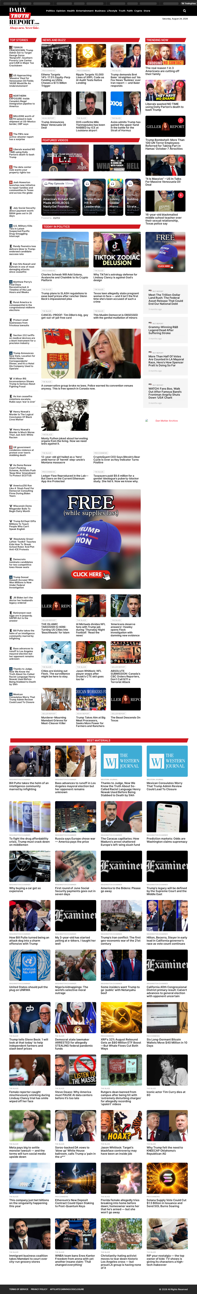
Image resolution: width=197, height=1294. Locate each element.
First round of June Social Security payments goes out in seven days (75, 891)
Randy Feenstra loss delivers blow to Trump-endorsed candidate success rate (22, 250)
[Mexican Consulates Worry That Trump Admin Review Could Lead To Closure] (167, 761)
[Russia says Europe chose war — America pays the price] (75, 816)
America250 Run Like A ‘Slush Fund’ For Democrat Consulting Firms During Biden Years (21, 490)
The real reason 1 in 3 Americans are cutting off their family (162, 71)
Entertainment (85, 10)
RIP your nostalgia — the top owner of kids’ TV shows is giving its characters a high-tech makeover (165, 1260)
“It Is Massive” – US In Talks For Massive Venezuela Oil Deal (163, 181)
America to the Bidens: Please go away (121, 889)
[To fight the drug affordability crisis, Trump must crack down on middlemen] (29, 816)
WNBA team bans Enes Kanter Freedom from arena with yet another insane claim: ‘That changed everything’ (75, 1260)
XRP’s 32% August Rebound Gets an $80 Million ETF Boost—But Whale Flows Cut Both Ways (121, 1044)
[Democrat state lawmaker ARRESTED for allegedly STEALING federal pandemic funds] (75, 1017)
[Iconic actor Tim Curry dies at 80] (167, 1070)
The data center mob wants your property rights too (20, 170)
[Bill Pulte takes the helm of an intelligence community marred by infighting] (29, 761)
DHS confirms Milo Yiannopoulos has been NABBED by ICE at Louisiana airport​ (90, 126)
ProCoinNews (48, 71)
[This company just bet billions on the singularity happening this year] (29, 1178)
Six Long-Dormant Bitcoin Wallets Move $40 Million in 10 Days (167, 1042)
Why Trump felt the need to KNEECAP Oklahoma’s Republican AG (165, 1150)
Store (147, 10)
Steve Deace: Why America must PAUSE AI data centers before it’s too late (73, 1095)
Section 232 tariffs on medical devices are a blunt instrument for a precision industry (22, 339)
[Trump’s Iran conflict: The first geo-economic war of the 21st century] (121, 915)
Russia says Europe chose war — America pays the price (75, 840)
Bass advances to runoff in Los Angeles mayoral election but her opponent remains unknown (21, 653)
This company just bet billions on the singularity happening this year (29, 1203)
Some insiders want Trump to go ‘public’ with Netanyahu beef (120, 990)
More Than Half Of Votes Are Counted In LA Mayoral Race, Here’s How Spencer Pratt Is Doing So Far (166, 361)
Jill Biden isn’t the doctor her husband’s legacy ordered (21, 600)
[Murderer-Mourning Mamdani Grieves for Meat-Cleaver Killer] (56, 699)
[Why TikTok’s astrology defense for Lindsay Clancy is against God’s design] (117, 249)
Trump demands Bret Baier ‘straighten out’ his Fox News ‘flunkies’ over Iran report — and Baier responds (126, 80)
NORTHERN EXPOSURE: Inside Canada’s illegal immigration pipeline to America (22, 101)
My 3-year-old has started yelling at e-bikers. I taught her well (75, 940)
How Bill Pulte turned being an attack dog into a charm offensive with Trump (29, 940)
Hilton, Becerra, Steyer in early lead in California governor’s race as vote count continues (167, 940)
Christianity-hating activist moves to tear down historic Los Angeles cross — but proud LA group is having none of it (121, 1261)
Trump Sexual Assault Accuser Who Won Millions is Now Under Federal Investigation (21, 582)
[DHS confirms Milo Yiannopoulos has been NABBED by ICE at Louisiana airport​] (91, 103)
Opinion (61, 10)
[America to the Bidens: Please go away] (121, 866)
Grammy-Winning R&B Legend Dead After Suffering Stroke (163, 330)
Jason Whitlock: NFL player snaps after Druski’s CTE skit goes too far (90, 675)
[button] (185, 11)
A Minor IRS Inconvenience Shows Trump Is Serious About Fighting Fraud (22, 382)
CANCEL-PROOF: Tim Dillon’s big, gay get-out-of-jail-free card (64, 316)
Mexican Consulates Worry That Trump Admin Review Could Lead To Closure (22, 698)
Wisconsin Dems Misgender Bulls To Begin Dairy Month (20, 508)
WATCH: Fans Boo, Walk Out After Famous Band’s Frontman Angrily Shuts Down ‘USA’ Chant (165, 393)
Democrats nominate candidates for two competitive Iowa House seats (21, 563)
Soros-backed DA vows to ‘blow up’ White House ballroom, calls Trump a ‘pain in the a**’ (75, 1152)
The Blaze (116, 71)
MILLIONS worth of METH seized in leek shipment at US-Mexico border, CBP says (22, 120)
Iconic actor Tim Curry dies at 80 (166, 1093)
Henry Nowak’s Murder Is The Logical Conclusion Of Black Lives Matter (21, 415)
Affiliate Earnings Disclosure (67, 1289)
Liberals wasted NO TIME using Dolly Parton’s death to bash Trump (22, 153)
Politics (50, 10)
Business (100, 10)
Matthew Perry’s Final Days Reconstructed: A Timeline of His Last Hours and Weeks (20, 287)
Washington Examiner (19, 779)
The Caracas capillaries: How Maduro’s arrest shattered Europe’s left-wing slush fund (120, 841)
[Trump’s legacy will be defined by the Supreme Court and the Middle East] (167, 866)
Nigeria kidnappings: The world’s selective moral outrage (71, 990)
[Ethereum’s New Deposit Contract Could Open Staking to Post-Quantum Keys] (75, 1178)
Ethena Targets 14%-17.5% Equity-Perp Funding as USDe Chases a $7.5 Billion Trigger (55, 80)
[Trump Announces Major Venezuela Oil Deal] (56, 103)
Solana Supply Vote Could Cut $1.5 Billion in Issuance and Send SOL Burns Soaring (166, 1203)
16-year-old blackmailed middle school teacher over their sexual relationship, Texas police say (163, 219)
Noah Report (48, 118)
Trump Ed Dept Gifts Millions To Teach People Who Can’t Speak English (22, 525)
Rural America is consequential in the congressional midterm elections (22, 306)
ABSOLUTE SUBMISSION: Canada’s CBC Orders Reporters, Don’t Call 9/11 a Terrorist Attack (125, 676)
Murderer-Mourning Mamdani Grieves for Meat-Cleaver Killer (54, 720)
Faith (130, 10)
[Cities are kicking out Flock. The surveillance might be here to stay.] (56, 652)
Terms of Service (18, 1289)
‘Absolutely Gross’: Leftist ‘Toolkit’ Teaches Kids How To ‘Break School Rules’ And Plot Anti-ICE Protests (22, 544)
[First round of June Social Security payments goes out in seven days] (75, 866)
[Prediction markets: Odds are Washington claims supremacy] (167, 816)
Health (71, 10)
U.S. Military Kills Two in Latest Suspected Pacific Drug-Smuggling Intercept (20, 231)
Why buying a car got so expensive (25, 889)
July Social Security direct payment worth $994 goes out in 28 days (22, 211)
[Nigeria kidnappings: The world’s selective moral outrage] (75, 965)
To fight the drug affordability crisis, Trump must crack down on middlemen (29, 841)
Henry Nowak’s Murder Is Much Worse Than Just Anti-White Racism (21, 433)
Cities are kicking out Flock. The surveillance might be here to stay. (55, 673)
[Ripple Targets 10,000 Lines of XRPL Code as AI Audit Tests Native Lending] (91, 55)
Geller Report (49, 620)
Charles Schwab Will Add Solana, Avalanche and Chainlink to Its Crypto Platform (64, 277)
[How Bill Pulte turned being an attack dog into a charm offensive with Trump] (29, 915)
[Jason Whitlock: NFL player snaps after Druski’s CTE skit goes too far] (91, 652)
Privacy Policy (39, 1289)
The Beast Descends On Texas (125, 719)
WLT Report (158, 291)
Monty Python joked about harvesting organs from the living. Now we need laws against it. (64, 441)
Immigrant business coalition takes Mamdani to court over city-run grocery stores (28, 1258)
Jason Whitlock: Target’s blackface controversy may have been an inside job (119, 1150)
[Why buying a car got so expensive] (29, 866)
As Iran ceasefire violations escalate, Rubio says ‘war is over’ (22, 399)
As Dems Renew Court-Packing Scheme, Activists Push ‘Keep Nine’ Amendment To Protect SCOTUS (22, 470)
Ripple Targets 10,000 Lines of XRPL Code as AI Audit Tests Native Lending (90, 79)
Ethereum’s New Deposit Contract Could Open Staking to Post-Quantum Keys (74, 1203)
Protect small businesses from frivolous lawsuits (19, 322)
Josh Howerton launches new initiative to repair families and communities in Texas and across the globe (22, 187)
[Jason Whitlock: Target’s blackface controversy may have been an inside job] (121, 1125)
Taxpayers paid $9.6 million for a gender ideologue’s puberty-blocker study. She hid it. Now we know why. (116, 478)
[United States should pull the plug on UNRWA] (29, 965)
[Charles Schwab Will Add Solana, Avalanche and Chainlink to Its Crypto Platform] (65, 249)
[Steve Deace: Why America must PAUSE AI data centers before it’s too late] (75, 1070)
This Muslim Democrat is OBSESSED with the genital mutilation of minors (115, 316)
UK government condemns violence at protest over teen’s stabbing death (21, 451)
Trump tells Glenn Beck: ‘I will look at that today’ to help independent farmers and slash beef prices (28, 1044)
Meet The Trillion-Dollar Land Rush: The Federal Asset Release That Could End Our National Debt (166, 299)
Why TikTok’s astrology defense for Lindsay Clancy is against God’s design (115, 277)
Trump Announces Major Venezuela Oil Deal (53, 125)
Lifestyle (112, 10)
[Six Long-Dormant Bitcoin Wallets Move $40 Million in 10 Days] (167, 1017)
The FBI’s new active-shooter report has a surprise (21, 137)
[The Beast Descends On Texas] (126, 699)
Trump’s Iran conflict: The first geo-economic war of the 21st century (121, 940)
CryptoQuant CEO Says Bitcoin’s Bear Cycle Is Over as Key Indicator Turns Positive (116, 459)
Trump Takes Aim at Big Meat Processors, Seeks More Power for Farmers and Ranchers (90, 722)
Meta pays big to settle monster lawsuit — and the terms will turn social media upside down (27, 1152)
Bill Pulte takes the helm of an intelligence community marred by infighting (22, 634)
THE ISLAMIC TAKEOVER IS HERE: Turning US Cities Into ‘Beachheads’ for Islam (55, 628)
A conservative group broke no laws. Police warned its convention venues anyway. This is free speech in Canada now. (87, 387)
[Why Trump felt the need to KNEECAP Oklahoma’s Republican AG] (167, 1125)
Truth (122, 10)
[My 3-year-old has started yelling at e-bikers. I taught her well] (75, 915)
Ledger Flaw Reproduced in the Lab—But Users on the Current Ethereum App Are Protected (64, 478)
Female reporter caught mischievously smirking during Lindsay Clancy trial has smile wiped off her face (29, 1096)
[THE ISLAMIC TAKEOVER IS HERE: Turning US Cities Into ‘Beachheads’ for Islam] (56, 605)
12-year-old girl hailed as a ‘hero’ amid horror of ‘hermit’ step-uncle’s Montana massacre (63, 459)
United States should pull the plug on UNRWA (28, 988)
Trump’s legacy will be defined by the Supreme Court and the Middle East (167, 891)
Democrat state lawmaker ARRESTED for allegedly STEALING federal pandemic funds (74, 1044)
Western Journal (109, 779)
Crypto (138, 10)
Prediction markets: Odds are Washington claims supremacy (167, 840)
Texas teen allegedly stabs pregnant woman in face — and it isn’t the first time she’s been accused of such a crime (116, 297)
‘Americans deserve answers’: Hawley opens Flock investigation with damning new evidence (125, 630)
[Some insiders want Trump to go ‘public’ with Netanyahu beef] (121, 965)
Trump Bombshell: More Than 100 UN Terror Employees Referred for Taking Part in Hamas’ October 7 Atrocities (165, 144)
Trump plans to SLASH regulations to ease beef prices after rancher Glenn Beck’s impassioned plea (64, 296)
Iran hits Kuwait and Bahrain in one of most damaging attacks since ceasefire (22, 267)
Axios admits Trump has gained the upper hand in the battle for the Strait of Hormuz (126, 126)
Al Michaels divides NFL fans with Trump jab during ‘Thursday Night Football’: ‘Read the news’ (91, 630)
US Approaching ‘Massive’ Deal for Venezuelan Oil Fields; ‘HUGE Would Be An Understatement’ (21, 80)
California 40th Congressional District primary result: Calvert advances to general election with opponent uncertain (167, 991)
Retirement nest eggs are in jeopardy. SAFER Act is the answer (20, 616)
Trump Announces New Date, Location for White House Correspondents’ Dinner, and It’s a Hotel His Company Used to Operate (22, 361)
